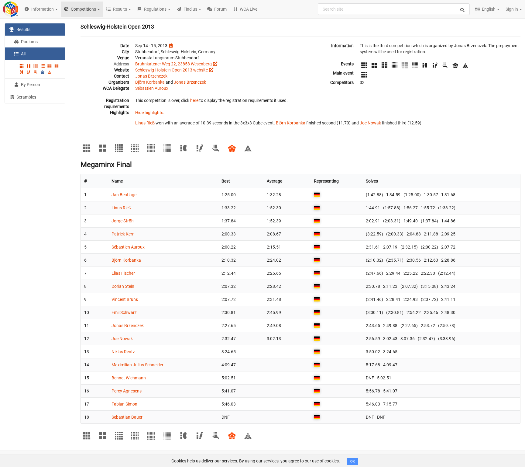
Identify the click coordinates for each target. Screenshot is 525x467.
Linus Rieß (145, 122)
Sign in (512, 9)
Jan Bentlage (124, 194)
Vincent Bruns (125, 299)
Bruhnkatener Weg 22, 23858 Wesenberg (173, 63)
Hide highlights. (149, 112)
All (23, 53)
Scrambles (25, 97)
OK (352, 461)
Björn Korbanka (150, 82)
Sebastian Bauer (127, 417)
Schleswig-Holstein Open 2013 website (171, 70)
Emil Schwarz (124, 312)
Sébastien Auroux (151, 88)
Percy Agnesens (127, 391)
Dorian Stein (123, 286)
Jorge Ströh (123, 220)
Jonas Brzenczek (151, 76)
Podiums (29, 41)
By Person (30, 84)
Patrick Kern (123, 234)
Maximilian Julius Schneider (137, 364)
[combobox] (394, 9)
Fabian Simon (124, 404)
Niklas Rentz (123, 351)
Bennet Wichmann (129, 377)
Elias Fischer (123, 273)
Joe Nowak (370, 122)
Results (22, 29)
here (194, 100)
